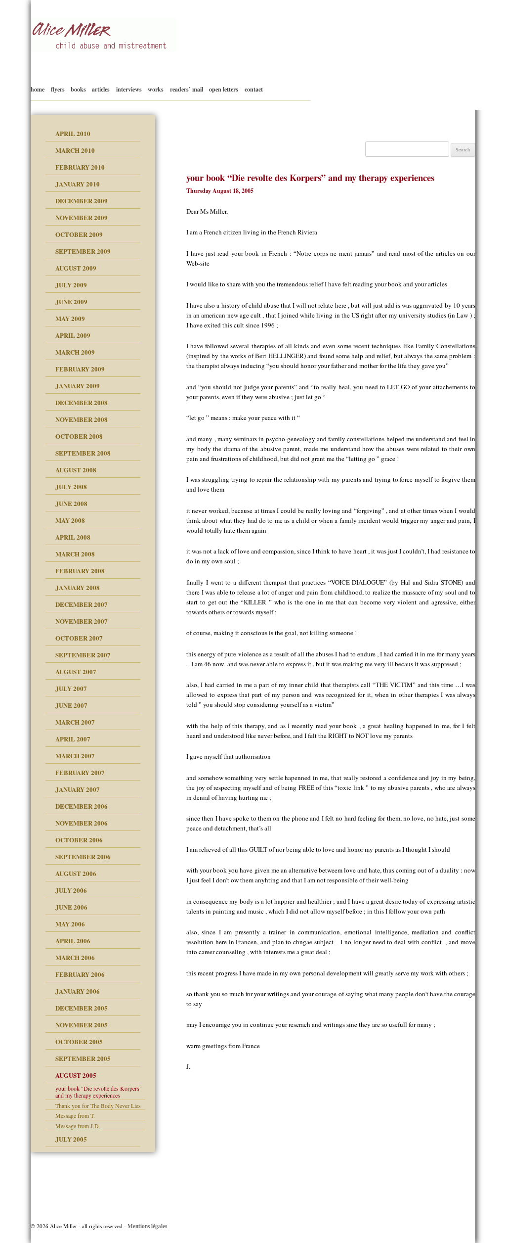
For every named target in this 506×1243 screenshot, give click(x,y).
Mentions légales (147, 1226)
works (156, 89)
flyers (58, 89)
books (78, 89)
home (37, 89)
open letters (223, 89)
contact (254, 89)
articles (101, 89)
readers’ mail (186, 89)
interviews (129, 89)
